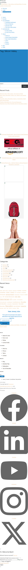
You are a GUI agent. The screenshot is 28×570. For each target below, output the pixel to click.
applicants (15, 290)
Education (5, 266)
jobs (19, 296)
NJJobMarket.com (16, 302)
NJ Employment (3, 302)
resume (23, 306)
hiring (1, 296)
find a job (22, 294)
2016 (1, 290)
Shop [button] (4, 47)
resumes (1, 308)
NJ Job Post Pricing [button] (9, 32)
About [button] (4, 34)
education (19, 292)
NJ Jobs (23, 302)
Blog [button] (4, 45)
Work (18, 308)
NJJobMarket (6, 273)
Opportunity (15, 303)
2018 (4, 290)
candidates (2, 292)
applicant (10, 290)
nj (11, 299)
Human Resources (9, 296)
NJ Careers (14, 299)
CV (16, 292)
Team (7, 308)
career (8, 292)
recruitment (16, 306)
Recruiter (21, 303)
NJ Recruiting (3, 303)
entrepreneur (17, 294)
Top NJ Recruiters (7, 11)
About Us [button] (7, 35)
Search (1, 83)
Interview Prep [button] (8, 25)
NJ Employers (19, 299)
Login (4, 10)
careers (12, 292)
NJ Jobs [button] (4, 19)
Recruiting (9, 306)
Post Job (5, 8)
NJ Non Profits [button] (8, 30)
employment (10, 294)
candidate (24, 290)
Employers (2, 294)
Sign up (15, 555)
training (10, 308)
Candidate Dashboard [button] (10, 22)
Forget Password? (4, 563)
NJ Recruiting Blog (7, 271)
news (4, 268)
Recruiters (2, 306)
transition (14, 308)
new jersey (5, 299)
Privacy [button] (7, 42)
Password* (2, 559)
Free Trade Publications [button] (10, 39)
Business (5, 265)
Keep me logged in (6, 561)
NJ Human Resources (8, 270)
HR (3, 296)
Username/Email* (4, 558)
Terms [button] (6, 40)
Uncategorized (6, 278)
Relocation (5, 276)
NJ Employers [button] (6, 29)
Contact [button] (7, 44)
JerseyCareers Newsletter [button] (11, 37)
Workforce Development (9, 280)
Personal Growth (7, 275)
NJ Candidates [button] (6, 20)
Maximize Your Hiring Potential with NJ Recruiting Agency (13, 103)
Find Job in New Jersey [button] (10, 27)
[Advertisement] (14, 68)
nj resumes (9, 303)
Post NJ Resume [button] (9, 24)
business (19, 290)
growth (25, 294)
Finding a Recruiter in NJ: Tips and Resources (10, 102)
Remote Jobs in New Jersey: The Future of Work (11, 93)
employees (24, 292)
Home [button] (4, 17)
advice (6, 290)
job (16, 296)
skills (5, 308)
